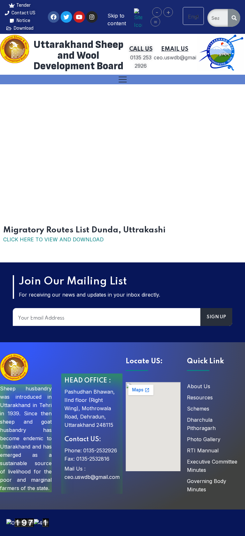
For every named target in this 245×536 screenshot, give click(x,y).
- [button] (157, 12)
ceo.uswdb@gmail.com (92, 477)
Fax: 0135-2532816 (86, 459)
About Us (198, 386)
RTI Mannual (203, 450)
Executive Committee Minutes (212, 465)
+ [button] (168, 12)
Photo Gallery (203, 439)
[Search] (234, 18)
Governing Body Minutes (206, 485)
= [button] (155, 22)
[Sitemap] (138, 18)
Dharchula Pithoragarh (201, 424)
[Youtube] (79, 17)
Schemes (198, 408)
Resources (200, 397)
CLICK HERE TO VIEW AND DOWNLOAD (53, 239)
